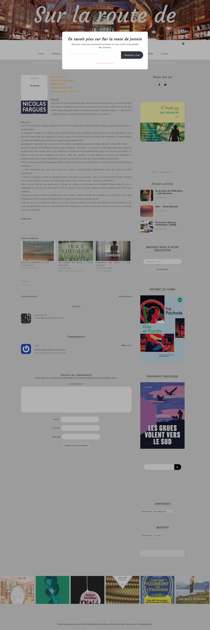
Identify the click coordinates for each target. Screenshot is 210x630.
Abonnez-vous (132, 55)
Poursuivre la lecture (105, 63)
